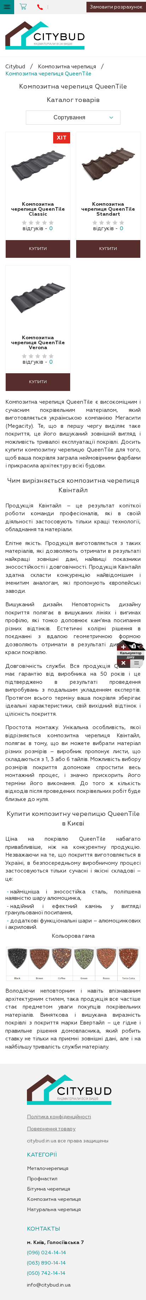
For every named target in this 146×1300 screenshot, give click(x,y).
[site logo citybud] (45, 35)
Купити (38, 248)
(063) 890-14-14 (46, 1263)
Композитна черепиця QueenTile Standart (108, 209)
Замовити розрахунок (116, 7)
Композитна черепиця (67, 66)
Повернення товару (51, 1128)
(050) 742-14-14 (46, 1273)
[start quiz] (131, 655)
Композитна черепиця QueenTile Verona (38, 342)
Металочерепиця (47, 1168)
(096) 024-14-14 (46, 1252)
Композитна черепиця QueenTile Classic (38, 209)
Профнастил (42, 1178)
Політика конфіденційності (59, 1116)
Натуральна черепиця (54, 1209)
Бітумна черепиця (48, 1189)
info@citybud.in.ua (49, 1285)
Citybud (15, 66)
